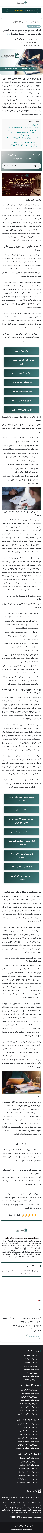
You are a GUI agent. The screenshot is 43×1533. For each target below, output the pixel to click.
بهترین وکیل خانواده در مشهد (28, 1441)
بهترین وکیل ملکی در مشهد (29, 1410)
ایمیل (38, 1309)
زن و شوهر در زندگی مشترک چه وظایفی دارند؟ (24, 133)
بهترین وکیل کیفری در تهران (29, 1458)
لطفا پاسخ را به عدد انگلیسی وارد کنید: (27, 1326)
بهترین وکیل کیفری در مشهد (28, 1475)
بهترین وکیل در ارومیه (31, 1379)
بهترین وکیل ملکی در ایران (30, 1390)
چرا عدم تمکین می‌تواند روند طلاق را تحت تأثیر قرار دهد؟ (22, 139)
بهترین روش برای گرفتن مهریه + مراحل (21, 856)
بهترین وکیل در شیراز (31, 1373)
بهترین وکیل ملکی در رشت (29, 1403)
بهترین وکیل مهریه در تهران (21, 400)
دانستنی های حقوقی (20, 22)
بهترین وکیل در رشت (31, 1369)
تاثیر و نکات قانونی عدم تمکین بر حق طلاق (25, 135)
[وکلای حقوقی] (21, 2)
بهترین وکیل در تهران (31, 1359)
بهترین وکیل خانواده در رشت (28, 1434)
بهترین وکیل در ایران (31, 1355)
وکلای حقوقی (34, 22)
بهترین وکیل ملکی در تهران (29, 1393)
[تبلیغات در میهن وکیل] (21, 10)
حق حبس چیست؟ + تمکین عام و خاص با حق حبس (21, 821)
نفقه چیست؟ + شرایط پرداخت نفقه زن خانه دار (21, 843)
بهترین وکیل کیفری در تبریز (29, 1465)
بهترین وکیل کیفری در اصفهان (28, 1482)
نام (39, 1301)
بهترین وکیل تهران (21, 351)
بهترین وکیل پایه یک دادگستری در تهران (21, 362)
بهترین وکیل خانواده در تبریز (29, 1431)
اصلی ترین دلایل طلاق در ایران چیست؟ (22, 878)
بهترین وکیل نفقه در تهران (21, 410)
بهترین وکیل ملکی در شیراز (29, 1407)
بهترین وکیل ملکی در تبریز (29, 1400)
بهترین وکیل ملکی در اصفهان (28, 1414)
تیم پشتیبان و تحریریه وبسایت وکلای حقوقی (27, 39)
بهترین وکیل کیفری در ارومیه (28, 1479)
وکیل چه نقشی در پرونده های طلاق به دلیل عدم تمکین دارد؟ (24, 146)
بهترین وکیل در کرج (32, 1362)
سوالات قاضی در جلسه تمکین (21, 832)
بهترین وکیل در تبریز (31, 1366)
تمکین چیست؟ (33, 125)
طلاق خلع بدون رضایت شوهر (21, 866)
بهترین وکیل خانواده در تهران (22, 382)
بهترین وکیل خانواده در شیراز (28, 1438)
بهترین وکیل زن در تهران (21, 373)
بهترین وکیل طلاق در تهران (21, 391)
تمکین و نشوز (21, 810)
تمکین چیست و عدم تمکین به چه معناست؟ (21, 799)
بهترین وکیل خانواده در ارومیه (28, 1445)
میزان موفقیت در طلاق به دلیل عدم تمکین (26, 142)
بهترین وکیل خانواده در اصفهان (27, 1448)
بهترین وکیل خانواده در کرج (29, 1427)
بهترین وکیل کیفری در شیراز (29, 1472)
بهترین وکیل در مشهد (31, 1376)
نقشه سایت (27, 1529)
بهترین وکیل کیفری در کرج (29, 1462)
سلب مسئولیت (16, 1529)
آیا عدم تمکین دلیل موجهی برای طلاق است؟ (23, 127)
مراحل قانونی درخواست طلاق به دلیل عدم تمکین (23, 130)
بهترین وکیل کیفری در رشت (29, 1468)
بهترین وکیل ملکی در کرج (30, 1397)
